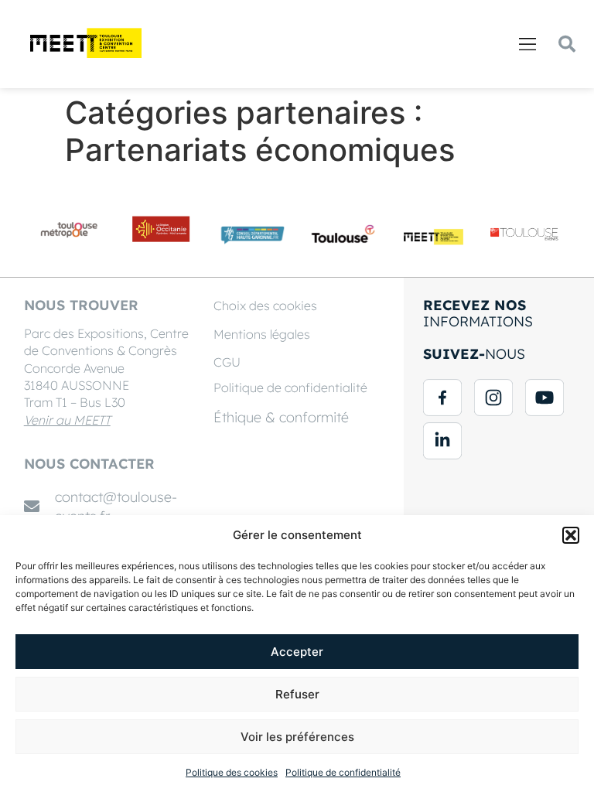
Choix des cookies (265, 305)
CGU (227, 362)
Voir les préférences (297, 736)
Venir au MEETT (67, 420)
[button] (571, 535)
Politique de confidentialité (343, 772)
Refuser (297, 694)
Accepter (297, 651)
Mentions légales (261, 334)
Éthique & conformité (281, 417)
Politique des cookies (232, 772)
